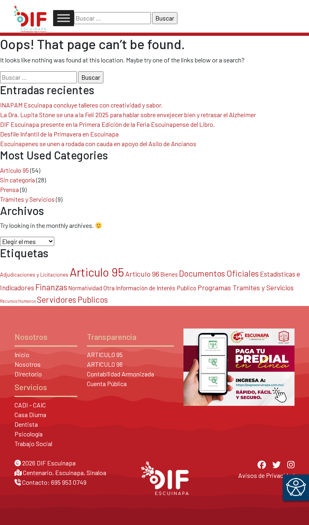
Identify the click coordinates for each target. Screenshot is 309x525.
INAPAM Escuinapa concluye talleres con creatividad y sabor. (81, 105)
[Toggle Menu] (63, 18)
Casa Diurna (30, 414)
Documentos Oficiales (219, 273)
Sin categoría (17, 180)
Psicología (28, 434)
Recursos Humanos (18, 301)
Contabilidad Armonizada (120, 374)
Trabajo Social (33, 443)
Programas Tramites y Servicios (246, 287)
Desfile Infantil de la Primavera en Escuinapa (59, 134)
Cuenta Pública (107, 383)
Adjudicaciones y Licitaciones (34, 274)
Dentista (26, 424)
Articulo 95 (14, 170)
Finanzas (51, 287)
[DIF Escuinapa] (30, 18)
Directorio (28, 374)
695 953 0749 (69, 482)
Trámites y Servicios (27, 199)
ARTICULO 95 (105, 354)
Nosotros (27, 364)
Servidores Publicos (72, 299)
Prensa (9, 189)
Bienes (169, 274)
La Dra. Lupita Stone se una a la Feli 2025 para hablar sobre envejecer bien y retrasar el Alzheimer (128, 114)
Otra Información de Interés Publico (149, 287)
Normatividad (85, 287)
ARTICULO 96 (105, 364)
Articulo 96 (142, 273)
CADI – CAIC (30, 405)
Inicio (21, 354)
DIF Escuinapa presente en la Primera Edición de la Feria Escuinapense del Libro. (107, 124)
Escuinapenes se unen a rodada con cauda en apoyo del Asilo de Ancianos (98, 143)
